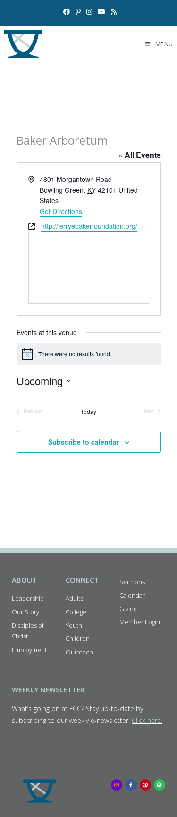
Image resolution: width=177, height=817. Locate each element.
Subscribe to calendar (83, 442)
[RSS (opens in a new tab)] (112, 12)
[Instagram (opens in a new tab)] (89, 12)
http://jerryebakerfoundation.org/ (89, 226)
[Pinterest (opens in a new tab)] (78, 12)
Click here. (147, 720)
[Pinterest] (145, 785)
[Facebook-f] (130, 785)
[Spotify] (159, 785)
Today (88, 411)
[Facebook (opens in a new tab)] (66, 12)
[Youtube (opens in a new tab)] (101, 12)
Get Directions (61, 211)
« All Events (139, 154)
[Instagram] (116, 785)
